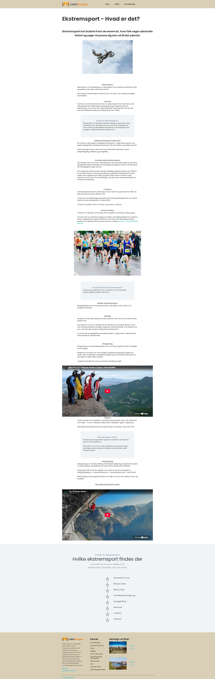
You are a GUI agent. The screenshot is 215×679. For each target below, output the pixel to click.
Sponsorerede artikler (69, 671)
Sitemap (65, 668)
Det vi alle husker (96, 654)
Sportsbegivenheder (97, 669)
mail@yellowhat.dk (68, 677)
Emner (107, 4)
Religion (93, 651)
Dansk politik (95, 661)
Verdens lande (95, 666)
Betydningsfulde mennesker (96, 657)
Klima (92, 648)
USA (91, 664)
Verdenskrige (95, 642)
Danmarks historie (97, 645)
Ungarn (132, 662)
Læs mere (132, 649)
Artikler (117, 4)
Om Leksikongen (130, 4)
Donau (131, 646)
